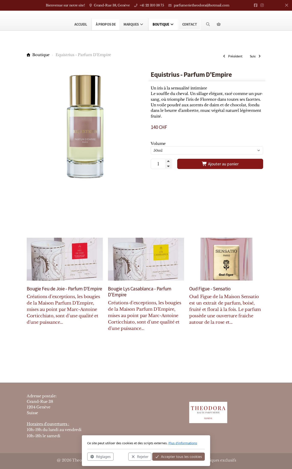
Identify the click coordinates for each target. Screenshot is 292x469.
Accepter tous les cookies (181, 456)
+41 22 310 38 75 (152, 5)
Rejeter (143, 456)
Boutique (41, 54)
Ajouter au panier (223, 163)
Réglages (103, 456)
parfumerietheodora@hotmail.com (201, 5)
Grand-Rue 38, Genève (112, 5)
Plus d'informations (182, 443)
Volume (158, 143)
